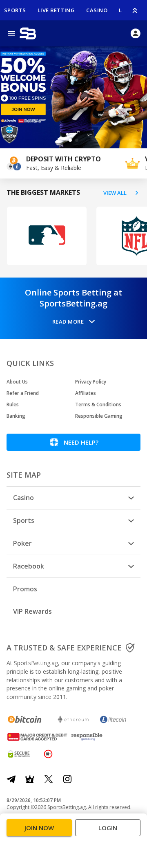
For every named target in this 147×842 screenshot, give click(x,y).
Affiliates (85, 393)
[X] (48, 779)
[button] (70, 140)
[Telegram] (11, 779)
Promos (25, 589)
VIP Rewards (32, 611)
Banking (16, 415)
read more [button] (68, 321)
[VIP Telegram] (29, 779)
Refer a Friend (23, 393)
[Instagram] (67, 779)
